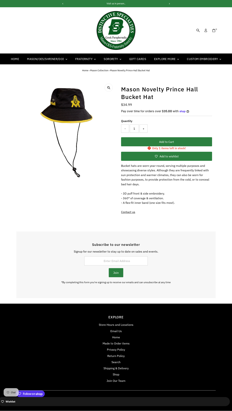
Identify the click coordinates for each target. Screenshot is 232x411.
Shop (116, 374)
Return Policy (116, 356)
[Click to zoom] (109, 88)
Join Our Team (116, 381)
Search (116, 362)
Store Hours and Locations (116, 325)
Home (15, 59)
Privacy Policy (116, 349)
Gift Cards (137, 59)
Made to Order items (116, 343)
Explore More (165, 59)
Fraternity (84, 59)
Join (116, 272)
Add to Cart (166, 142)
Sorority (111, 59)
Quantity (126, 121)
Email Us (116, 331)
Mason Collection (99, 70)
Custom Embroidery (203, 59)
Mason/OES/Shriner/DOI (46, 59)
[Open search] (198, 30)
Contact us (128, 211)
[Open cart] (214, 30)
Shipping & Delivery (116, 368)
